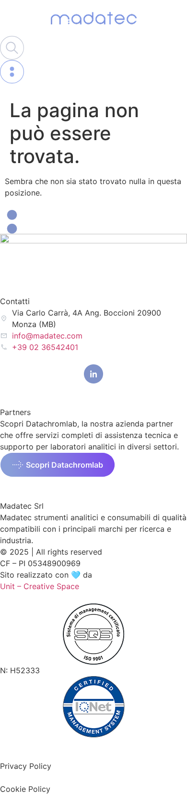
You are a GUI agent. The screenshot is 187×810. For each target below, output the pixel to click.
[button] (57, 464)
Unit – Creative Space (39, 586)
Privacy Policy (25, 766)
